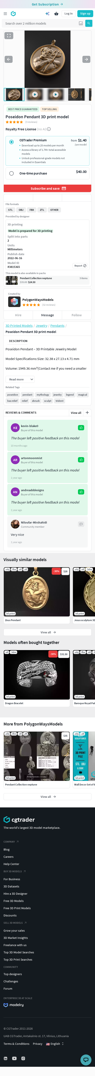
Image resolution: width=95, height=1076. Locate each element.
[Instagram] (23, 1058)
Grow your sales (14, 930)
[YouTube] (14, 1058)
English (53, 1044)
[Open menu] (5, 13)
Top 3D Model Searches (19, 952)
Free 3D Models (14, 901)
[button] (80, 23)
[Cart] (56, 13)
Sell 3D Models (13, 922)
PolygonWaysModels (37, 299)
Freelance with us (15, 945)
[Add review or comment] (87, 412)
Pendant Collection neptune (21, 784)
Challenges (11, 981)
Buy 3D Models (13, 871)
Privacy (37, 1044)
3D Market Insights (16, 938)
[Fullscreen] (8, 35)
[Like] (18, 197)
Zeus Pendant (13, 620)
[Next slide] (86, 59)
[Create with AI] (47, 13)
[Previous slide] (9, 59)
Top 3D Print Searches (18, 959)
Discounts (10, 915)
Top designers (13, 974)
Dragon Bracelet (14, 703)
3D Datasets (11, 886)
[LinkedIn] (6, 1058)
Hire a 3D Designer (15, 894)
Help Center (11, 864)
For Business (12, 879)
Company (9, 841)
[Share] (76, 197)
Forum (8, 989)
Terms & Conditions (16, 1044)
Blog (7, 849)
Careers (8, 857)
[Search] (88, 23)
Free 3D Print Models (17, 908)
